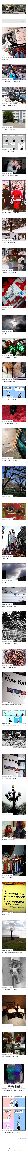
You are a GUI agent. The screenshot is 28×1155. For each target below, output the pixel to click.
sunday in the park (8, 242)
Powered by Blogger (15, 1147)
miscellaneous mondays (10, 213)
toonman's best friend (10, 423)
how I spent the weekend (10, 1056)
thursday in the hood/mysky (12, 81)
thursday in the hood (9, 357)
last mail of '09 (7, 59)
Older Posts (23, 1138)
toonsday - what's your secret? (13, 1132)
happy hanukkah (8, 877)
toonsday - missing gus (10, 151)
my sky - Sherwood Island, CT (12, 952)
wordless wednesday (9, 105)
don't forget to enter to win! (12, 705)
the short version (8, 129)
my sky (4, 333)
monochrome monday (9, 749)
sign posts (5, 309)
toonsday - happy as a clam (11, 725)
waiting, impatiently (9, 272)
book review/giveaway (10, 778)
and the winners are (9, 606)
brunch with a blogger (10, 175)
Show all (22, 21)
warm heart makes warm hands (13, 1090)
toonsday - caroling (9, 399)
